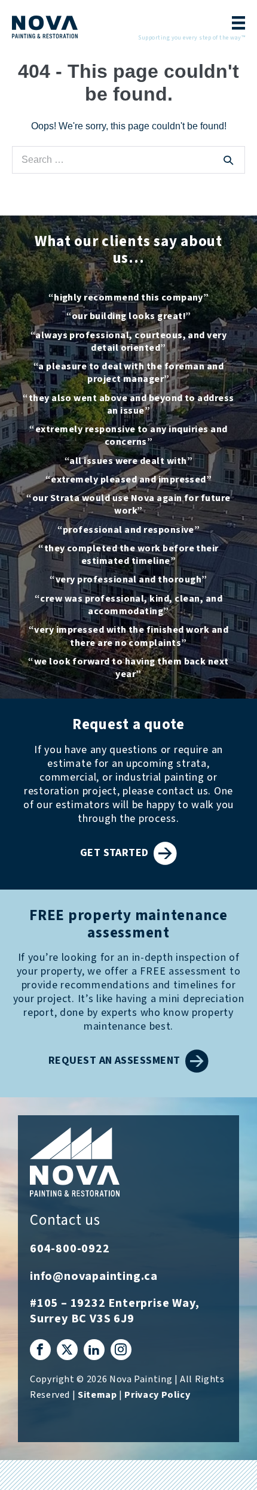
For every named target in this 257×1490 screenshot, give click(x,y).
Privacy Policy (157, 1395)
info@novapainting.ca (94, 1276)
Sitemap (97, 1395)
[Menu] (234, 24)
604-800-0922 (70, 1249)
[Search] (228, 160)
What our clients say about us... (128, 250)
